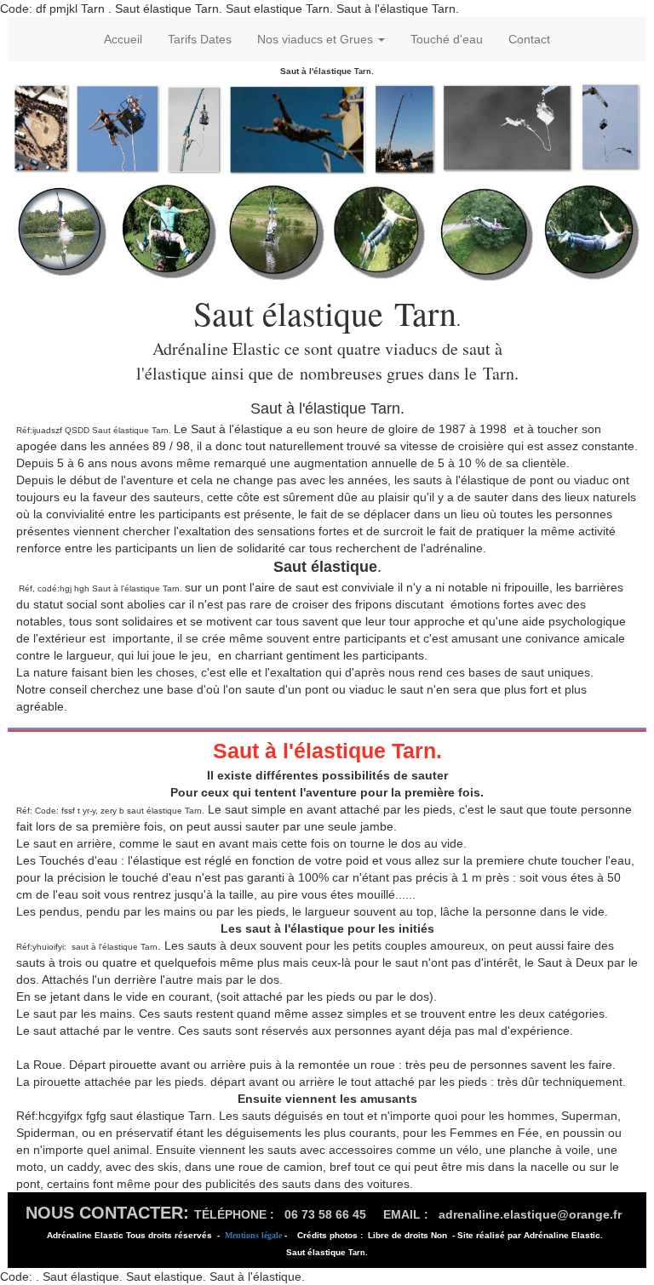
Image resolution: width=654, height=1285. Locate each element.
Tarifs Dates (200, 39)
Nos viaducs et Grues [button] (316, 39)
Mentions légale (253, 1235)
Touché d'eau (446, 39)
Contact (529, 39)
